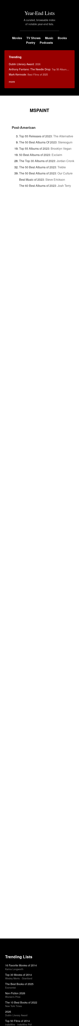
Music (49, 38)
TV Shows (33, 38)
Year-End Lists (39, 12)
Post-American (23, 127)
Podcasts (46, 42)
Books (62, 38)
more (12, 81)
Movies (17, 38)
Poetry (30, 42)
